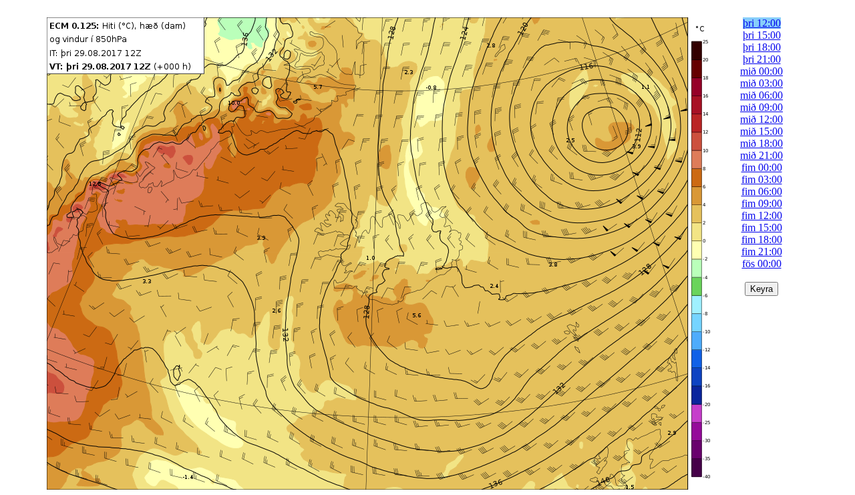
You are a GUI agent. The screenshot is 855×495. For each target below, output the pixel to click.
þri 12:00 (762, 23)
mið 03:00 (761, 83)
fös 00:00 (762, 263)
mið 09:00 (761, 107)
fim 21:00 (761, 251)
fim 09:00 (761, 203)
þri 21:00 (762, 59)
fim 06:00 (761, 191)
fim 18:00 (761, 239)
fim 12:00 (761, 215)
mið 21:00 (761, 155)
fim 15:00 (761, 227)
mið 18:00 (761, 143)
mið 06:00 (761, 95)
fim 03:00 (761, 179)
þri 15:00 (762, 35)
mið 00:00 (761, 71)
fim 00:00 (761, 167)
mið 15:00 (761, 131)
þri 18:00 (762, 47)
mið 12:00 (761, 119)
